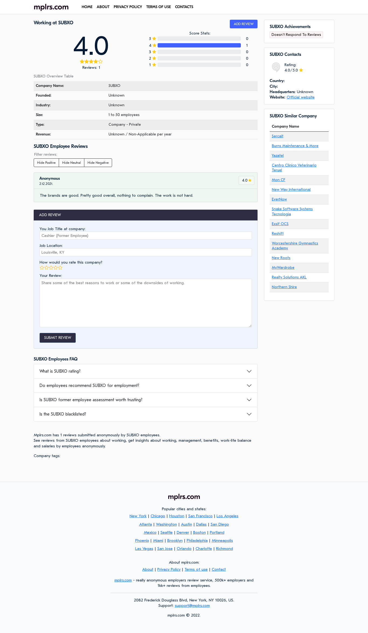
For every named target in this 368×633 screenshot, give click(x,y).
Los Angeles (227, 515)
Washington (166, 524)
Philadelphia (197, 540)
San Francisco (200, 515)
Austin (186, 524)
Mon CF (278, 180)
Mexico (150, 532)
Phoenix (142, 540)
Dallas (201, 524)
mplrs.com (123, 580)
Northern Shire (284, 287)
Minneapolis (222, 540)
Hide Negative (98, 163)
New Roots (281, 258)
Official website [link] (301, 97)
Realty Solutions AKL (289, 277)
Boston (199, 532)
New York (138, 515)
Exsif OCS (280, 224)
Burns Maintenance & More (295, 146)
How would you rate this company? (71, 262)
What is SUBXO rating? (60, 371)
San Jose (165, 548)
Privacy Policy (128, 7)
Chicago (158, 515)
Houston (176, 515)
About (103, 7)
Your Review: (51, 275)
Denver (183, 532)
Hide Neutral (71, 163)
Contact (219, 569)
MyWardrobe (283, 267)
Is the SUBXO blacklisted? (62, 414)
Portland (217, 532)
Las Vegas (144, 548)
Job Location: (51, 245)
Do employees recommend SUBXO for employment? (89, 385)
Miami (158, 540)
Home (87, 7)
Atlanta (145, 524)
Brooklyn (175, 540)
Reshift (278, 233)
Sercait (277, 136)
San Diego (220, 524)
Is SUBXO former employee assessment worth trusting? (91, 399)
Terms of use (158, 7)
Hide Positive (46, 163)
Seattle (167, 532)
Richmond (224, 548)
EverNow (279, 199)
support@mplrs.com (192, 605)
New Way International (291, 189)
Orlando (184, 548)
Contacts (184, 7)
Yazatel (278, 155)
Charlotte (204, 548)
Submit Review (57, 337)
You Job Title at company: (62, 228)
